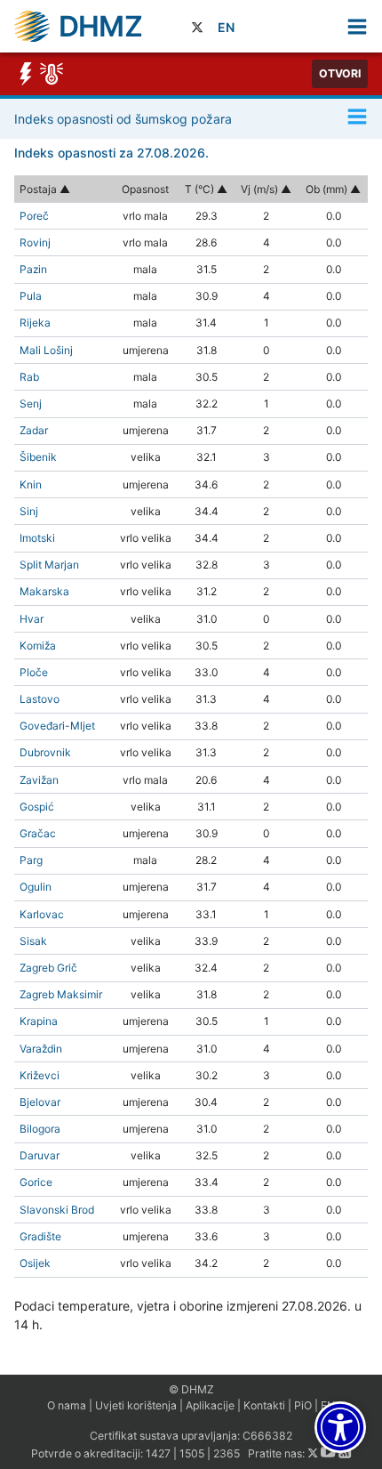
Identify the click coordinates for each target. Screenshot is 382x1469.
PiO (303, 1405)
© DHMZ (191, 1389)
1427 (158, 1453)
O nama (66, 1405)
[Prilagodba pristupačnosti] (340, 1427)
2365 (226, 1453)
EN (226, 27)
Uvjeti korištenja (136, 1405)
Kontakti (264, 1405)
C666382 (267, 1435)
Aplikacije (210, 1405)
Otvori (340, 73)
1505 (191, 1453)
